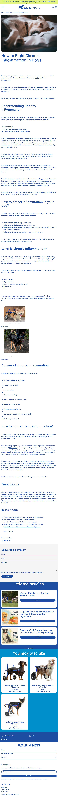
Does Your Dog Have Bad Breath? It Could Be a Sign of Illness (23, 524)
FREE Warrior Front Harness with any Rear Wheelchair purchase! (19, 1)
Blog (2, 12)
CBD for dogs (13, 448)
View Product (4, 326)
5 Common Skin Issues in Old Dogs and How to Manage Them (24, 517)
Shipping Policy (4, 791)
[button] (56, 7)
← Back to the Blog (7, 531)
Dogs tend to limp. (25, 223)
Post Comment (7, 576)
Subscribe (29, 776)
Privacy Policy (20, 779)
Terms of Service (5, 789)
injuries (37, 78)
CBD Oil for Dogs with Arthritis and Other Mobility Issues (22, 527)
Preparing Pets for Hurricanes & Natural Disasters (19, 520)
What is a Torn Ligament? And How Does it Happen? (20, 522)
